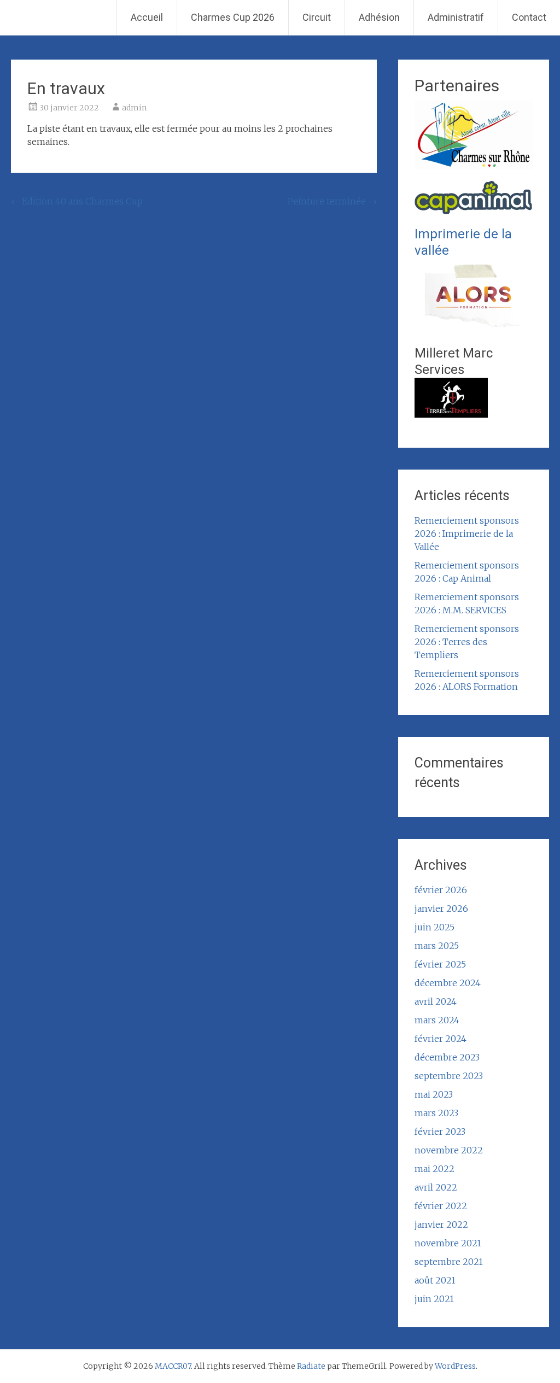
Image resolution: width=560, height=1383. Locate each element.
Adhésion (379, 17)
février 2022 (441, 1205)
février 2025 (440, 964)
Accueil (147, 17)
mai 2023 (434, 1094)
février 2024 (440, 1038)
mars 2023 (436, 1112)
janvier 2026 (441, 908)
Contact (529, 17)
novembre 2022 (449, 1150)
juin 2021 (434, 1298)
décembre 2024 (448, 982)
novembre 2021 (448, 1243)
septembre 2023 (449, 1075)
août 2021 (435, 1280)
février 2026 (441, 889)
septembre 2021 (449, 1261)
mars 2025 (437, 945)
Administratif (456, 17)
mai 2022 (434, 1168)
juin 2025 (434, 927)
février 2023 (440, 1131)
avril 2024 (436, 1001)
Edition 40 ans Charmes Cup (77, 201)
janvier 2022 (441, 1224)
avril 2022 (436, 1187)
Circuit (316, 17)
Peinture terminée (332, 201)
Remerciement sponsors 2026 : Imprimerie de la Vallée (467, 533)
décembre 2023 (447, 1057)
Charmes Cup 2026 (233, 17)
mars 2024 (437, 1020)
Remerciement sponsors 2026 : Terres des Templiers (467, 641)
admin (134, 108)
